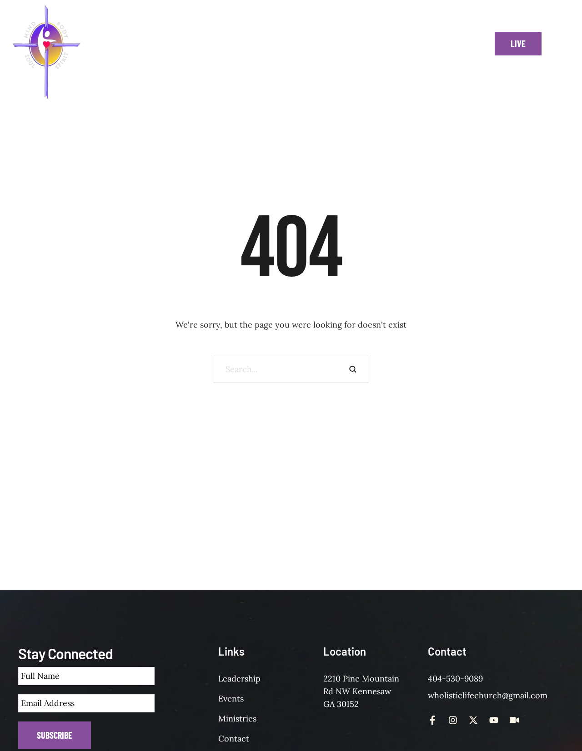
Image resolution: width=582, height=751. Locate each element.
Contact (233, 738)
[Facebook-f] (432, 720)
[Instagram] (452, 720)
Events (231, 698)
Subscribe (54, 735)
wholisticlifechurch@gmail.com (487, 695)
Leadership (239, 678)
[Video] (514, 720)
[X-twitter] (473, 720)
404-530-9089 (455, 678)
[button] (168, 52)
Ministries (237, 718)
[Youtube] (493, 720)
